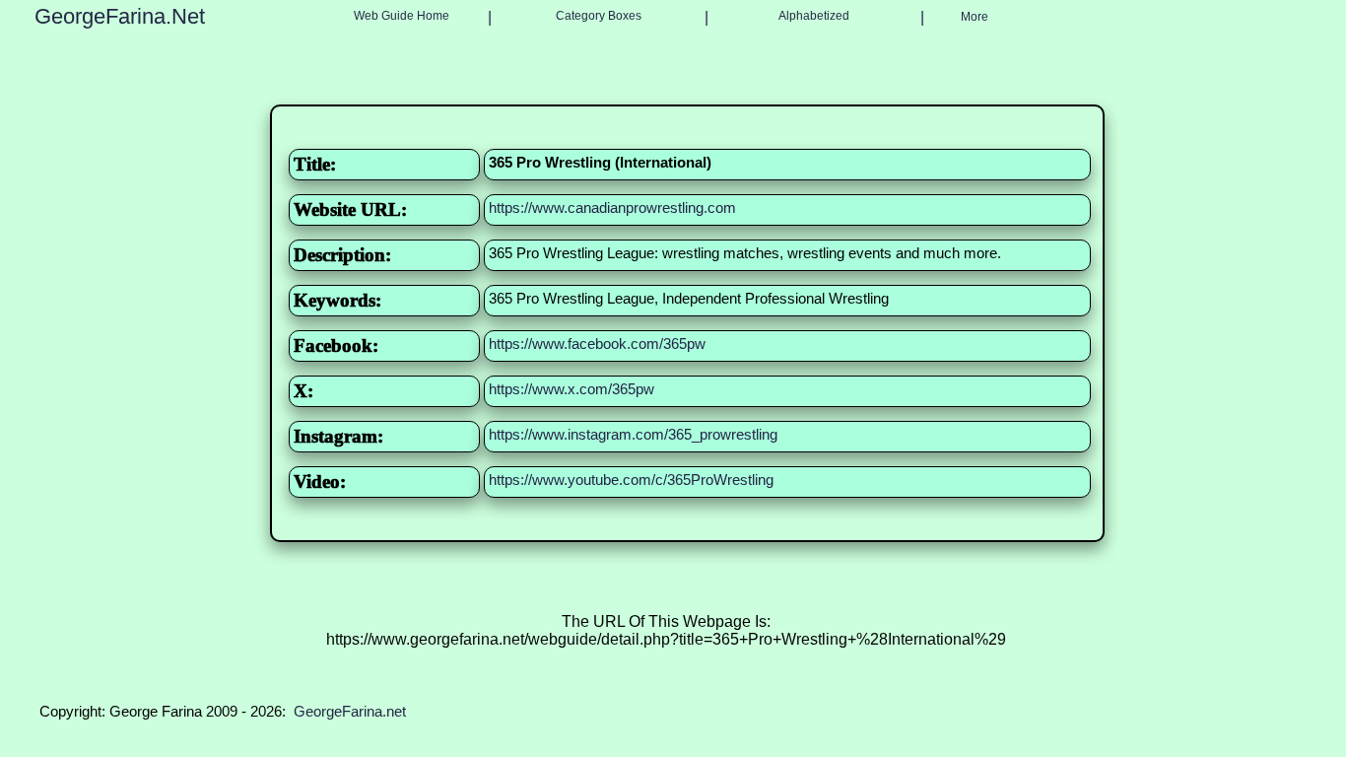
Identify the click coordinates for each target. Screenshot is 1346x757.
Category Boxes (598, 16)
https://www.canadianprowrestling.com (612, 207)
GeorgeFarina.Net (119, 16)
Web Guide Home (401, 16)
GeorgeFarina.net (350, 711)
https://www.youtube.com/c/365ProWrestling (631, 479)
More (974, 17)
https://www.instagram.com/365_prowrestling (633, 434)
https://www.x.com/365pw (571, 388)
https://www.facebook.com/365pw (597, 343)
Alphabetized (813, 16)
